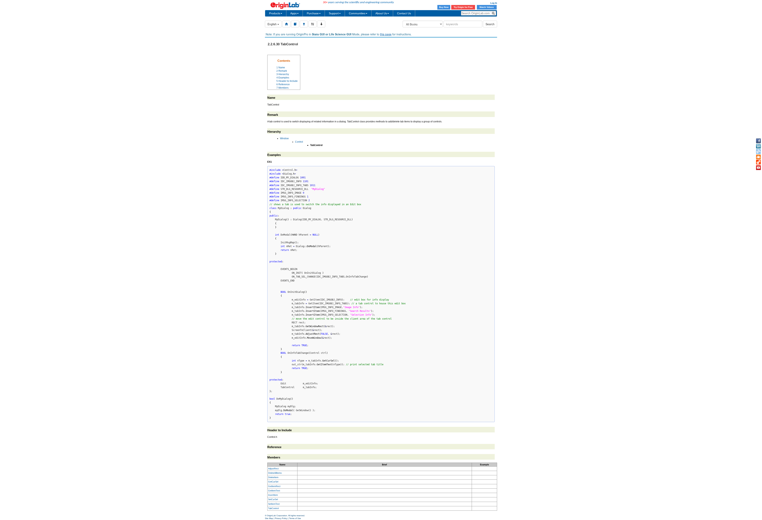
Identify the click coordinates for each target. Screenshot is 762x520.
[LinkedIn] (758, 146)
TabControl (273, 508)
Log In (493, 3)
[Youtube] (758, 167)
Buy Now (444, 7)
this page (386, 34)
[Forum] (758, 156)
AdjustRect (273, 468)
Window (284, 138)
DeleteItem (273, 477)
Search (490, 24)
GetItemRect (274, 486)
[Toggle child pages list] (321, 24)
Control (299, 141)
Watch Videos (486, 7)
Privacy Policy (281, 518)
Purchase (313, 13)
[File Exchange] (758, 162)
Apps (293, 13)
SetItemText (274, 504)
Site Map (269, 518)
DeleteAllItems (275, 473)
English (272, 24)
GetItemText (274, 490)
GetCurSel (273, 481)
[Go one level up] (304, 24)
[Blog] (758, 151)
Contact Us (404, 13)
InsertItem (273, 495)
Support (334, 13)
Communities (357, 13)
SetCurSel (273, 499)
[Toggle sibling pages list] (313, 24)
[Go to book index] (295, 24)
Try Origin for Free (463, 7)
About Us (381, 13)
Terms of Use (295, 518)
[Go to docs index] (286, 24)
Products (274, 13)
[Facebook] (758, 140)
